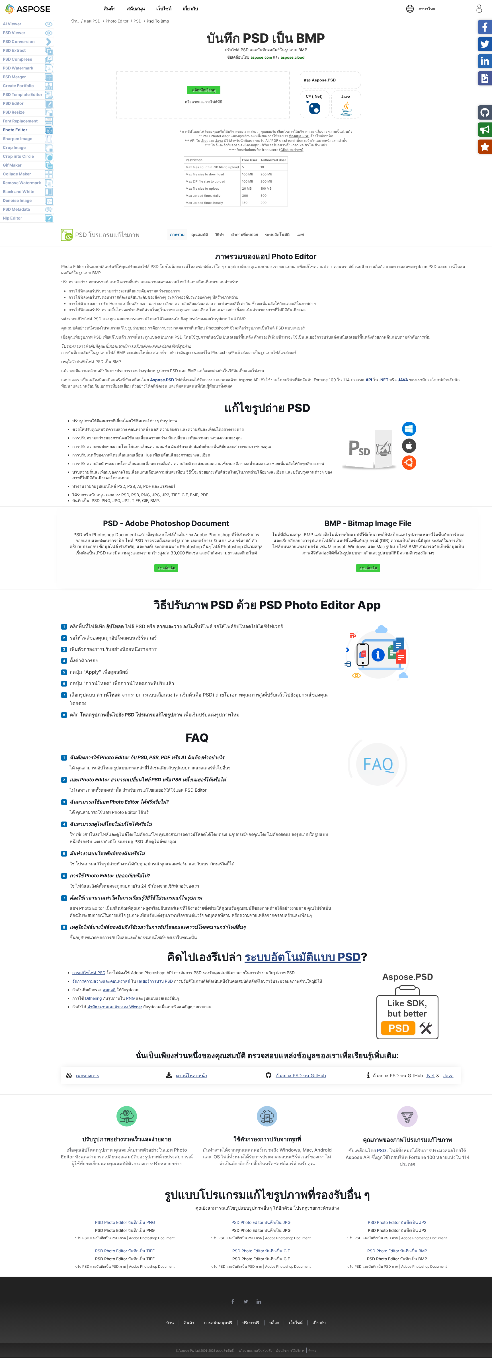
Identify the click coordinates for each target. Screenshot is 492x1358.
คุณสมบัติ (199, 234)
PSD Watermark (18, 67)
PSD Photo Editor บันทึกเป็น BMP (397, 1250)
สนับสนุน (136, 8)
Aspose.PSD (162, 379)
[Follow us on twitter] (246, 1302)
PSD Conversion (19, 41)
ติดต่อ (312, 1350)
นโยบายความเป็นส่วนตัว (333, 131)
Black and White (18, 191)
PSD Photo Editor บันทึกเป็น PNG (125, 1222)
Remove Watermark (22, 182)
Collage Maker (17, 173)
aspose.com (261, 57)
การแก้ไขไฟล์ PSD (88, 972)
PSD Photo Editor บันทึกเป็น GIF (261, 1250)
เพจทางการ (87, 1075)
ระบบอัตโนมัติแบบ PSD (303, 957)
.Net (204, 140)
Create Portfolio (18, 85)
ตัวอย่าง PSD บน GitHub (301, 1075)
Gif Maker (12, 165)
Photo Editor (15, 129)
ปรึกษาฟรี (250, 1322)
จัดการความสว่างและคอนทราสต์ (101, 981)
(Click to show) (291, 150)
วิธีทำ (219, 234)
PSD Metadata (16, 209)
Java (219, 140)
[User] (479, 9)
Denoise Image (17, 200)
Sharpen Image (17, 138)
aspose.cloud (292, 57)
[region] (236, 181)
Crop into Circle (18, 156)
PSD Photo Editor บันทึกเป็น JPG (260, 1222)
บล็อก (274, 1322)
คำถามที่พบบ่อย (244, 234)
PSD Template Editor (22, 94)
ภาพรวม (177, 234)
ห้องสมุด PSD (299, 136)
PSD (382, 1150)
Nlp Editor (12, 218)
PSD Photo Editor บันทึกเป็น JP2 (397, 1222)
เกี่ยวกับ (190, 8)
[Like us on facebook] (233, 1302)
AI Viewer (12, 23)
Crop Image (14, 147)
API (369, 379)
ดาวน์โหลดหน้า (191, 1075)
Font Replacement (20, 120)
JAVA (403, 379)
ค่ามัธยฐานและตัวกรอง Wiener (114, 1006)
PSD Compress (17, 59)
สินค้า (110, 8)
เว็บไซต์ (163, 8)
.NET (383, 379)
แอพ (300, 234)
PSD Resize (13, 112)
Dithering (93, 998)
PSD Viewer (14, 32)
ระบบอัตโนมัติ (277, 234)
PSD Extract (14, 50)
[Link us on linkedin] (259, 1302)
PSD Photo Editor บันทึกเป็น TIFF (125, 1250)
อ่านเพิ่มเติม (166, 568)
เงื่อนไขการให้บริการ (292, 131)
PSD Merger (14, 76)
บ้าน (170, 1322)
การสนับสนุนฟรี (218, 1322)
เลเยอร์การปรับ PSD (155, 981)
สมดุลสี (109, 989)
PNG (130, 998)
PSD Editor (13, 103)
